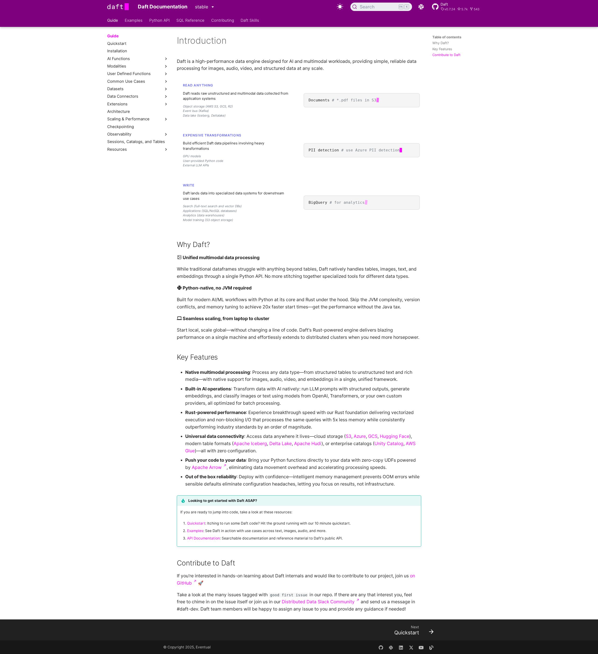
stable (202, 7)
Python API (159, 20)
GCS (372, 436)
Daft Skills (250, 20)
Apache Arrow (209, 467)
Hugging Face (394, 436)
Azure (360, 436)
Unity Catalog (388, 443)
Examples (133, 20)
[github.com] (380, 647)
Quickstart (196, 523)
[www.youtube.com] (421, 647)
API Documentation (203, 538)
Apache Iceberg (250, 443)
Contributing (222, 20)
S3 (348, 436)
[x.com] (411, 647)
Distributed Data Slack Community (321, 601)
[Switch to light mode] (339, 6)
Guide (112, 20)
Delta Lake (280, 443)
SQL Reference (190, 20)
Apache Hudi (307, 443)
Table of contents (446, 37)
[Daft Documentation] (118, 6)
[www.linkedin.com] (401, 647)
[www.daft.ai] (390, 647)
